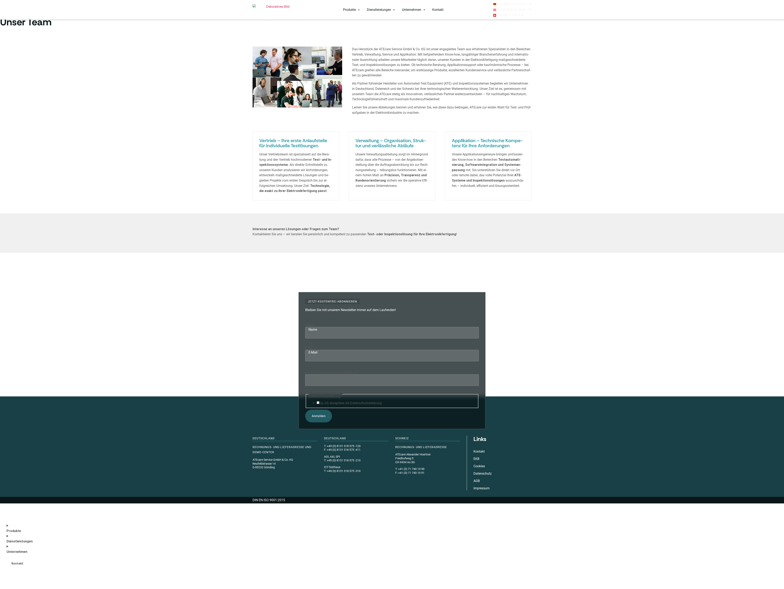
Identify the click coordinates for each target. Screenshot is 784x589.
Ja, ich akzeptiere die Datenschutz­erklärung (350, 403)
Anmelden (318, 416)
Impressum (481, 488)
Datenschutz (482, 473)
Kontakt (437, 10)
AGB (476, 481)
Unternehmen (411, 10)
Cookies (479, 466)
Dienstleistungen (379, 10)
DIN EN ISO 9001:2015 (269, 500)
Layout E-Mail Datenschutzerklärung (331, 372)
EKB (476, 459)
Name (310, 325)
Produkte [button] (349, 10)
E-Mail (310, 348)
